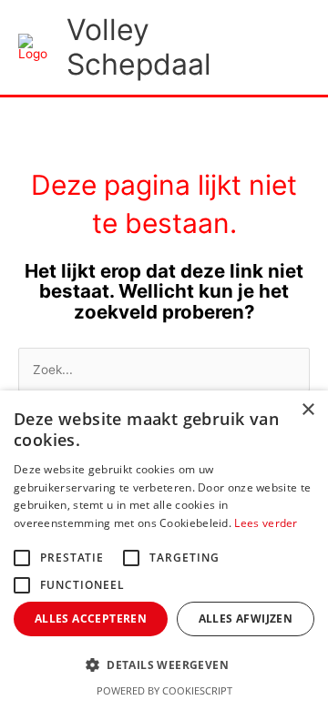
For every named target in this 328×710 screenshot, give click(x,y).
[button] (164, 665)
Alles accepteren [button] (91, 618)
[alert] (164, 550)
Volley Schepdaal (139, 47)
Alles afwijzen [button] (246, 618)
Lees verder (265, 523)
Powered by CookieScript (164, 690)
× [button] (307, 410)
